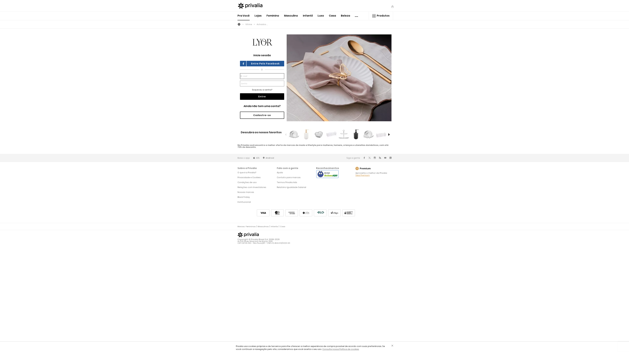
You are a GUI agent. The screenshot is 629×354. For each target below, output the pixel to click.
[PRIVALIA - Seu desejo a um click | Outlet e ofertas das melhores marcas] (253, 6)
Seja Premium (362, 175)
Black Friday (244, 197)
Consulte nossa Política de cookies (340, 349)
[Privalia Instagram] (375, 158)
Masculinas (263, 226)
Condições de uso (247, 182)
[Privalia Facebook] (364, 158)
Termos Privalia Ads (287, 182)
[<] (286, 134)
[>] (389, 134)
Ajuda (280, 172)
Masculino (291, 16)
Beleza (345, 16)
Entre (262, 96)
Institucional (244, 202)
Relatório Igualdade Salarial (291, 187)
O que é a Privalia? (247, 172)
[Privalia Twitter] (370, 158)
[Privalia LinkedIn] (390, 158)
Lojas (258, 16)
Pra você (244, 16)
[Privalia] (248, 234)
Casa (332, 16)
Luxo (321, 16)
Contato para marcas (289, 177)
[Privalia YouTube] (385, 158)
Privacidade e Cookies (249, 177)
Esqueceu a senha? (262, 90)
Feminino (273, 16)
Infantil (308, 16)
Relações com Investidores (252, 187)
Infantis (274, 226)
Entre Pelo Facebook (265, 63)
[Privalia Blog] (380, 158)
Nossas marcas (246, 192)
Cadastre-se (262, 115)
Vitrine (248, 24)
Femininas (251, 226)
